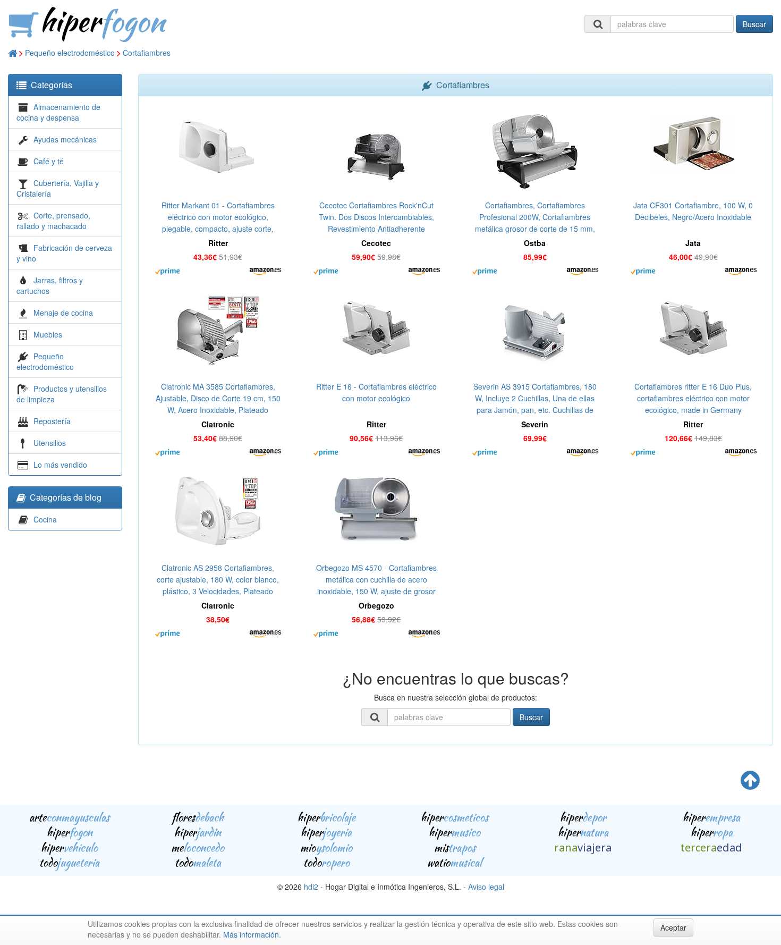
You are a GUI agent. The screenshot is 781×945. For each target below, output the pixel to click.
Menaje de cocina (63, 312)
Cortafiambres (147, 52)
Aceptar (673, 927)
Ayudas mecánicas (65, 139)
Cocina (45, 519)
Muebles (47, 334)
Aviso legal (486, 886)
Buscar (754, 24)
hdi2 (311, 886)
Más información (251, 934)
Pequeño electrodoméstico (70, 52)
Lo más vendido (60, 464)
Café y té (48, 161)
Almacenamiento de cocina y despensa (58, 112)
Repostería (52, 421)
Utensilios (49, 442)
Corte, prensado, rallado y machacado (53, 220)
